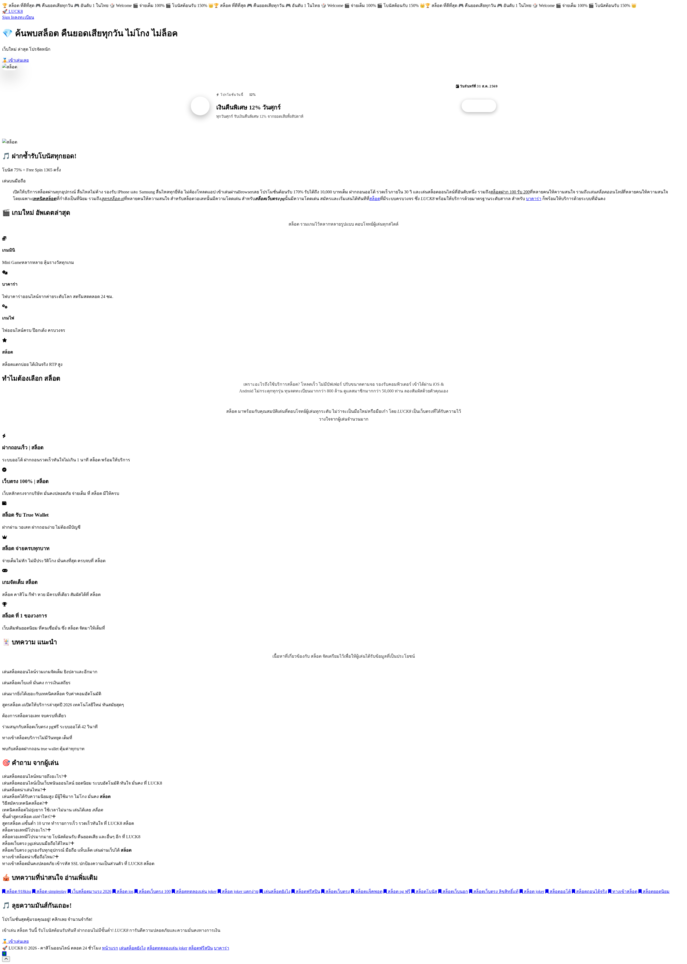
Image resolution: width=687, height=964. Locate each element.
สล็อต (374, 198)
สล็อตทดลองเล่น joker (196, 891)
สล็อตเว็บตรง (337, 891)
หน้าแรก (110, 948)
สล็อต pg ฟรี (398, 891)
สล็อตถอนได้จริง (591, 891)
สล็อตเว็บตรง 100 (154, 891)
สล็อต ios (124, 891)
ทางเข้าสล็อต (624, 891)
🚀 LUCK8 (12, 11)
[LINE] (4, 953)
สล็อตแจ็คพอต (368, 891)
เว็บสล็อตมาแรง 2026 (91, 891)
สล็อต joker (533, 891)
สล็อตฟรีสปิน (307, 891)
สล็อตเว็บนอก (454, 891)
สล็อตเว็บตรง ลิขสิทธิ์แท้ (495, 891)
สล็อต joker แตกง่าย (239, 891)
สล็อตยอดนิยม (656, 891)
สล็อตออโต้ (560, 891)
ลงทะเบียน (24, 17)
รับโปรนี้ (482, 106)
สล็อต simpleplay (51, 891)
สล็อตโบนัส (426, 891)
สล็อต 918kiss (18, 891)
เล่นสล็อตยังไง (276, 891)
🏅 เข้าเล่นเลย (15, 60)
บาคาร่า (533, 198)
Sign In (8, 17)
